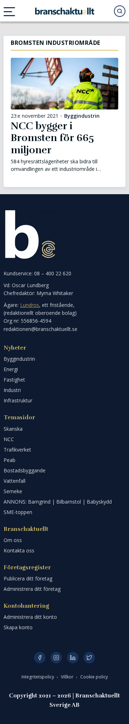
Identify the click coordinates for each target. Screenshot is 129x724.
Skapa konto (18, 627)
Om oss (13, 540)
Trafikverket (17, 449)
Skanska (13, 428)
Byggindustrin (82, 116)
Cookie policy (94, 677)
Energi (11, 369)
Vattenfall (14, 480)
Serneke (13, 491)
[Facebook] (40, 657)
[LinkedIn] (72, 657)
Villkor (68, 677)
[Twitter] (89, 657)
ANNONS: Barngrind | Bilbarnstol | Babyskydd (58, 501)
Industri (12, 390)
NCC (9, 439)
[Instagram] (56, 657)
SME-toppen (18, 512)
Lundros (29, 305)
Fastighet (14, 379)
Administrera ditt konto (30, 616)
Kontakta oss (19, 550)
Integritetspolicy (38, 677)
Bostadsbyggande (25, 470)
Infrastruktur (18, 400)
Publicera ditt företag (28, 578)
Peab (9, 460)
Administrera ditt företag (32, 588)
